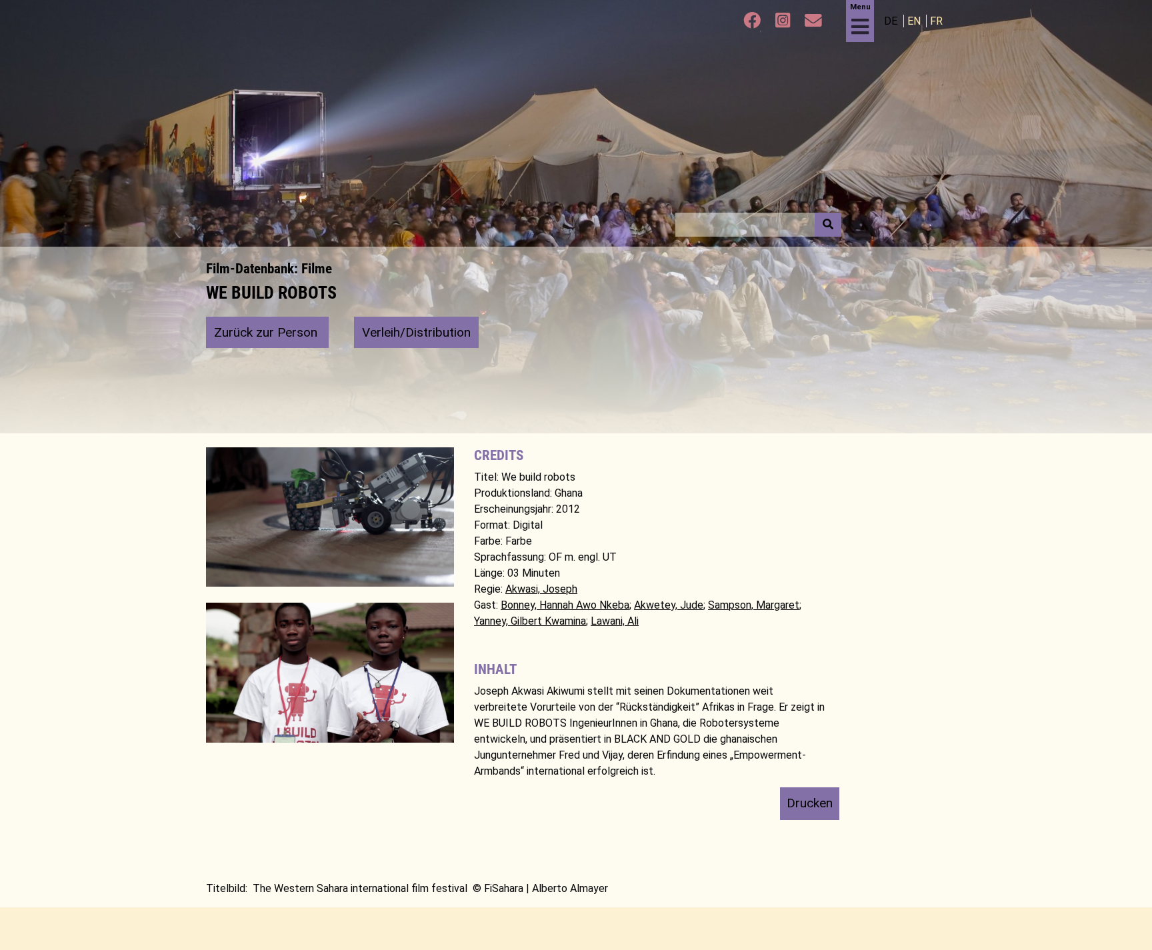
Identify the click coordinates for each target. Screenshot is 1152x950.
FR (936, 21)
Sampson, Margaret (753, 605)
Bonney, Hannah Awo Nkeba (565, 605)
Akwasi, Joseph (541, 589)
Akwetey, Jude (668, 605)
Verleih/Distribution (416, 332)
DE (892, 21)
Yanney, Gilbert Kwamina (530, 621)
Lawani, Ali (615, 621)
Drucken (810, 803)
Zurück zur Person (267, 332)
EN (915, 21)
